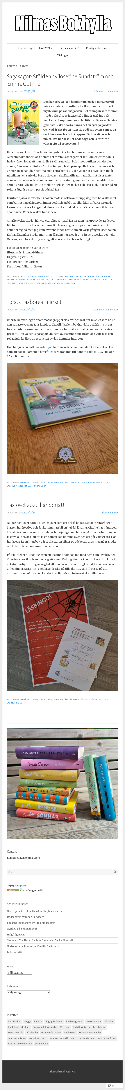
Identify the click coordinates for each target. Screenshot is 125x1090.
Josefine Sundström (74, 280)
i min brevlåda (15, 1032)
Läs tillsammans (95, 280)
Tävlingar (62, 55)
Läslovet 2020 (25, 283)
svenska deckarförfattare (63, 1038)
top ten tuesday (87, 1038)
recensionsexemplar (90, 1032)
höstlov (74, 699)
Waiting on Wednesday (20, 1043)
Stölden (70, 283)
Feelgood (65, 1027)
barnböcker (14, 1021)
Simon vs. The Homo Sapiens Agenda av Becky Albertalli (40, 940)
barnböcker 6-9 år (100, 276)
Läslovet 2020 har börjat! (35, 505)
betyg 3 (27, 1021)
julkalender (32, 1032)
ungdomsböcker (107, 1038)
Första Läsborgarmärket (34, 302)
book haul (13, 1027)
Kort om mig (25, 48)
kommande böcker (51, 1032)
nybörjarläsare (42, 283)
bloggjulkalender (54, 1021)
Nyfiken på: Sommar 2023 (22, 928)
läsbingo (75, 483)
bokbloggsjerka (74, 1021)
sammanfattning (17, 1038)
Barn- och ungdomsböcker (35, 276)
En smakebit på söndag (45, 1027)
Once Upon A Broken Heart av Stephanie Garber (35, 911)
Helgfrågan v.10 (16, 934)
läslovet (12, 283)
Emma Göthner (54, 280)
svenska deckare (38, 1038)
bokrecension (93, 1021)
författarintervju (82, 1027)
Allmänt (24, 483)
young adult (41, 1043)
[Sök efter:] (62, 872)
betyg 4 (38, 1021)
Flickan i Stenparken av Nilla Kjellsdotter (31, 922)
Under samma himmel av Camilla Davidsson (33, 946)
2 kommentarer (110, 512)
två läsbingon (44, 347)
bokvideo (109, 1021)
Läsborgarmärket (90, 483)
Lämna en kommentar (106, 91)
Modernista (70, 1032)
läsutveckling (15, 703)
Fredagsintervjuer (96, 48)
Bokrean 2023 (15, 952)
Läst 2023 (44, 48)
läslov (108, 280)
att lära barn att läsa (77, 276)
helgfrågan (99, 1027)
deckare (25, 1027)
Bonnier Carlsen (36, 280)
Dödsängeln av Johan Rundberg (25, 916)
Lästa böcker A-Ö (69, 48)
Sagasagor (58, 283)
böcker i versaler (16, 280)
